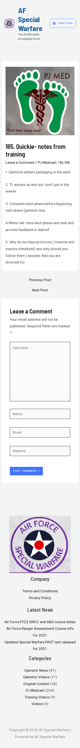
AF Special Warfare (30, 19)
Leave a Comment (20, 162)
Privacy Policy (40, 598)
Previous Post (40, 280)
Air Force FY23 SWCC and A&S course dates (40, 622)
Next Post (40, 290)
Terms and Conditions (40, 591)
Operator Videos (36, 677)
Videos (37, 704)
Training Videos (37, 697)
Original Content (36, 684)
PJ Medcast (47, 162)
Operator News (36, 670)
